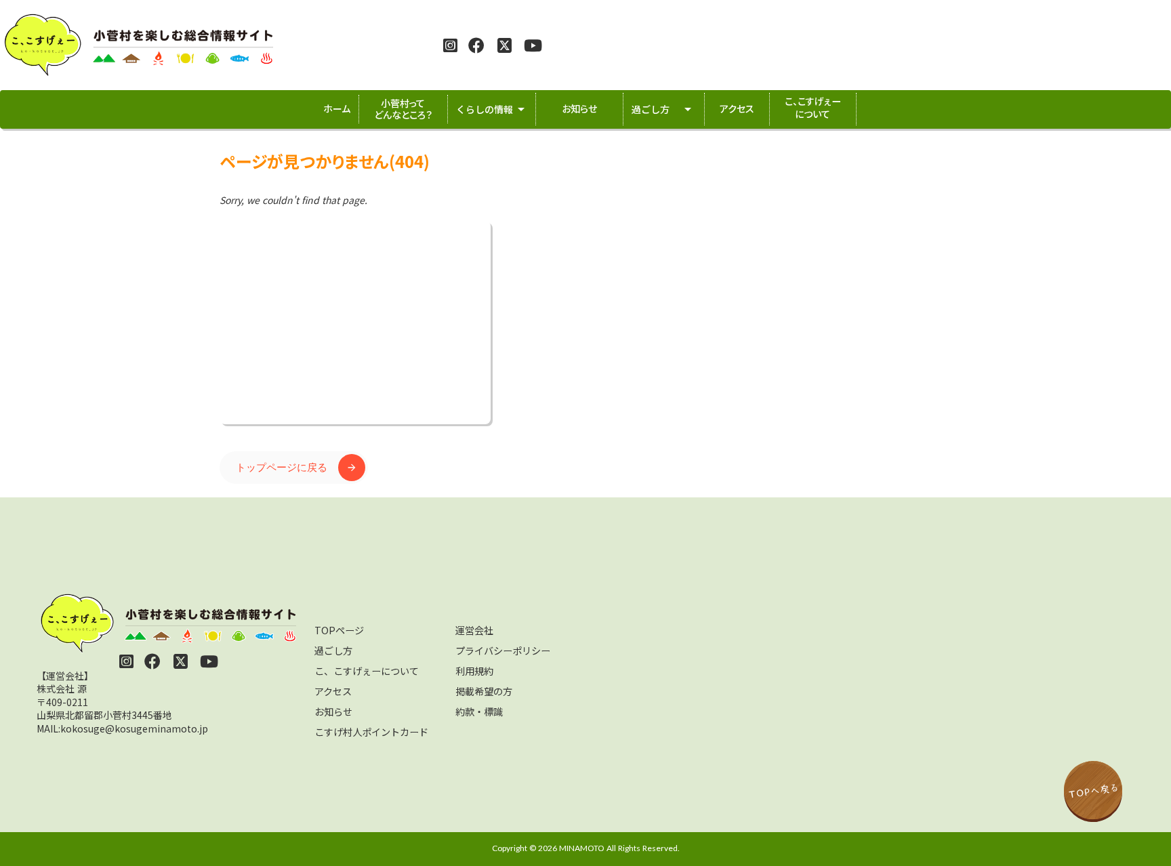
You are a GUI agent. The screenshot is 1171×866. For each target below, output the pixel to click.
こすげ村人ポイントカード (371, 732)
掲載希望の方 (483, 691)
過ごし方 (333, 650)
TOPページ (339, 630)
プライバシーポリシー (502, 650)
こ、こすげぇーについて (366, 671)
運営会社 (474, 630)
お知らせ (333, 711)
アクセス (333, 691)
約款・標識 (479, 711)
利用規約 (474, 671)
